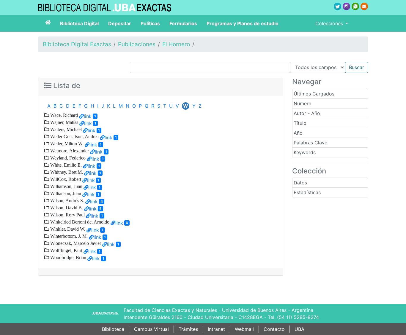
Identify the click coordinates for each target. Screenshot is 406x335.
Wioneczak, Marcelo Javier (75, 243)
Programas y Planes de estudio (242, 23)
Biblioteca (113, 329)
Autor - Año (307, 113)
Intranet (216, 329)
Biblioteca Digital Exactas (77, 44)
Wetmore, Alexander (69, 150)
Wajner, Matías (63, 122)
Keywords (305, 152)
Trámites (188, 329)
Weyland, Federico (67, 157)
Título (300, 123)
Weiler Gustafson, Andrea (74, 136)
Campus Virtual (151, 329)
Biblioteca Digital (79, 23)
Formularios (183, 23)
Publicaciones (136, 44)
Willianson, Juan (65, 193)
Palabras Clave (310, 143)
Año (298, 133)
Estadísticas (307, 192)
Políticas (150, 23)
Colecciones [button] (329, 23)
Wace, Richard (63, 115)
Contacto (274, 329)
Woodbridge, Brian (67, 257)
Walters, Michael (65, 129)
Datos (300, 183)
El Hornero (176, 44)
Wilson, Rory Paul (67, 214)
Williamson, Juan (65, 186)
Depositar (119, 23)
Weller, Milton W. (66, 143)
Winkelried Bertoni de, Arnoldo (79, 221)
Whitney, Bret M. (66, 172)
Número (302, 103)
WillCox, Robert (65, 179)
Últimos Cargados (314, 94)
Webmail (244, 329)
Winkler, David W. (67, 228)
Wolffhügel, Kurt (65, 250)
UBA (299, 329)
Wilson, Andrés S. (66, 200)
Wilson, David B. (66, 207)
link (88, 116)
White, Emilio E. (65, 164)
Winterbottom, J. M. (68, 236)
